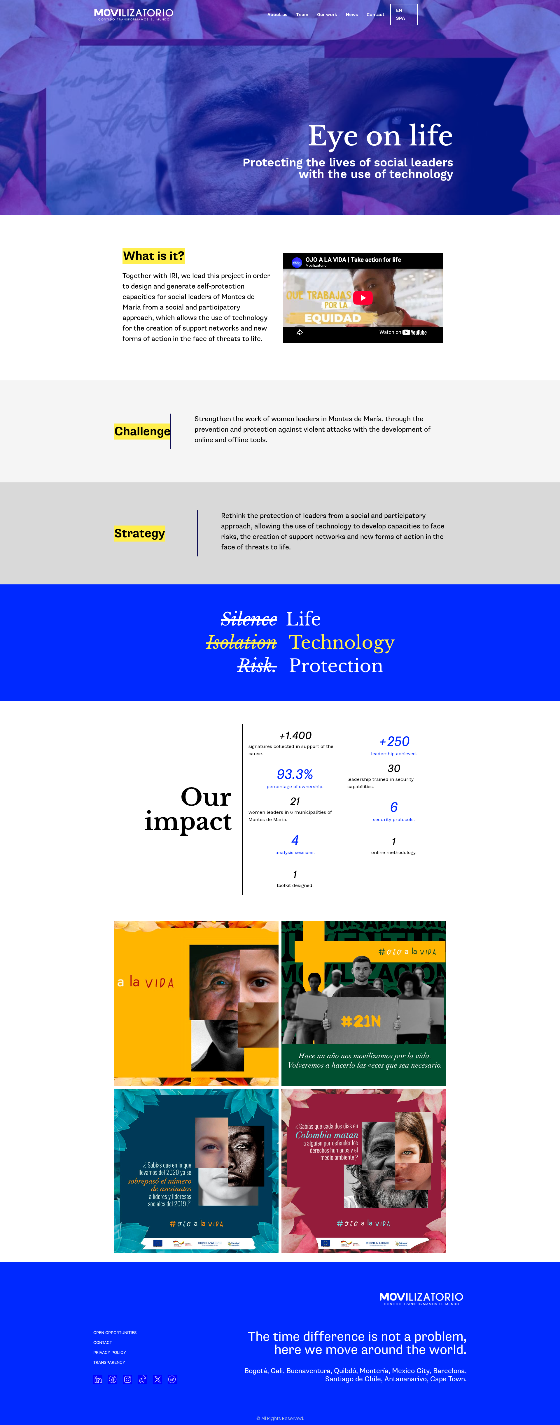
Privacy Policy (109, 1352)
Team (302, 14)
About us (277, 14)
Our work (327, 14)
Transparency (109, 1362)
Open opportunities (115, 1332)
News (352, 14)
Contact (375, 14)
